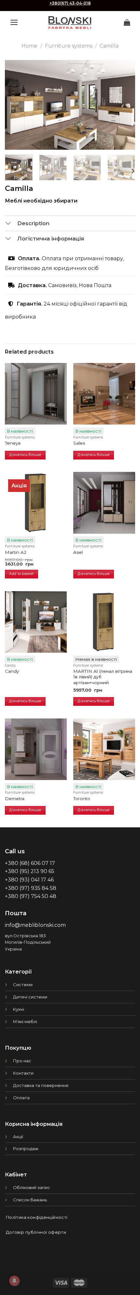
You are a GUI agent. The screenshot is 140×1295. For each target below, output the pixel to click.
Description (33, 223)
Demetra (14, 798)
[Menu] (14, 22)
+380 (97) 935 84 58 (30, 888)
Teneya (13, 443)
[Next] (124, 105)
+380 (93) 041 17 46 (29, 880)
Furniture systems (68, 46)
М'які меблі (25, 1021)
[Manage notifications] (14, 1281)
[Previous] (15, 105)
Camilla (109, 46)
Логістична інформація (50, 238)
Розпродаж (25, 1148)
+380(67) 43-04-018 (70, 3)
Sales (79, 443)
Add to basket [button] (21, 574)
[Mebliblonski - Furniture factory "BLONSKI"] (70, 22)
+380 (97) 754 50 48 (30, 896)
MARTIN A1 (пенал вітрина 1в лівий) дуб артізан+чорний (102, 677)
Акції (18, 1136)
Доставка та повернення (40, 1085)
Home (29, 46)
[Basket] (127, 22)
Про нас (22, 1060)
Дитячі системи (30, 996)
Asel (78, 552)
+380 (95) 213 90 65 (29, 871)
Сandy (12, 671)
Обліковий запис (31, 1187)
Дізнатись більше (25, 455)
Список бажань (30, 1199)
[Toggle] (11, 223)
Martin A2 (15, 552)
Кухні (18, 1009)
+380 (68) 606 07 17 (30, 863)
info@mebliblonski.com (35, 925)
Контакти (23, 1073)
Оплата (21, 1097)
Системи (23, 984)
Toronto (81, 798)
